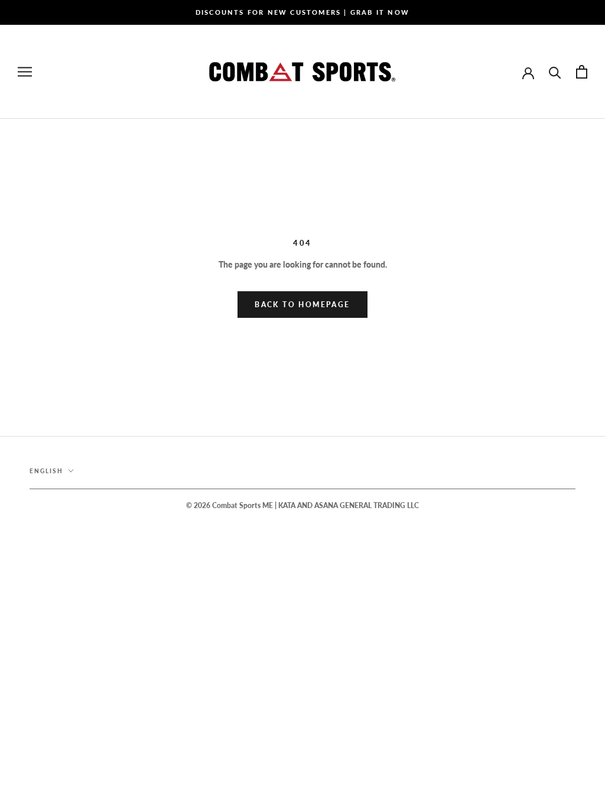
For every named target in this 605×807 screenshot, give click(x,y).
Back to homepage (302, 304)
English (46, 470)
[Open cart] (581, 72)
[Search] (555, 72)
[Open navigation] (25, 72)
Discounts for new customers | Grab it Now (302, 12)
